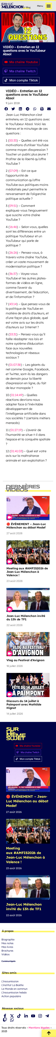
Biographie (8, 939)
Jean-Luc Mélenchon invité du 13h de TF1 (25, 617)
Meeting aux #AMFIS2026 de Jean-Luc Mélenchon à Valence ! (27, 571)
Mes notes (7, 943)
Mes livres (7, 947)
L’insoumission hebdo (14, 992)
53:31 (12, 334)
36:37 (12, 274)
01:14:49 (16, 395)
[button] (48, 6)
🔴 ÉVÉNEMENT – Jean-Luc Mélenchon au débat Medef (26, 525)
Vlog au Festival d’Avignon (25, 660)
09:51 (13, 206)
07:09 (13, 171)
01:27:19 (15, 430)
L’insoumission (10, 981)
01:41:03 (16, 451)
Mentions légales (39, 1027)
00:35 (13, 140)
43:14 (13, 304)
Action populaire (11, 996)
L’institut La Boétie (12, 985)
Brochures (7, 950)
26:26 (13, 252)
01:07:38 (15, 365)
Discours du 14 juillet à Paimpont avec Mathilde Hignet (23, 704)
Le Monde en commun (14, 988)
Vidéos (5, 954)
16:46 (13, 227)
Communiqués (8, 961)
